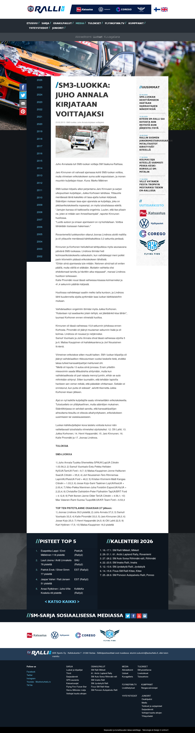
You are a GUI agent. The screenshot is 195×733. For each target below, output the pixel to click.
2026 (39, 80)
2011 (39, 190)
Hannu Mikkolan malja (76, 689)
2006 (39, 227)
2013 (39, 175)
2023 (39, 102)
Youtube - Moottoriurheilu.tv (39, 681)
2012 (39, 183)
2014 (39, 168)
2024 (39, 94)
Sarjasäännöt (72, 676)
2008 (39, 212)
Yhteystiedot (38, 28)
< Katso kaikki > (62, 602)
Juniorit (58, 28)
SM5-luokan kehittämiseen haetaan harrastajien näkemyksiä (149, 103)
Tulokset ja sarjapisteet (152, 705)
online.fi (165, 730)
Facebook (31, 671)
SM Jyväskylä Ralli (99, 683)
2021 (39, 116)
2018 (39, 138)
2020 (39, 124)
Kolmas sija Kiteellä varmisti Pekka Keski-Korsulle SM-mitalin (151, 166)
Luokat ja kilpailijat (74, 669)
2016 (39, 153)
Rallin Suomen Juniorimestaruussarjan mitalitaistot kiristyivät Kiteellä (156, 144)
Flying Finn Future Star (76, 686)
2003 (39, 249)
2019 (39, 131)
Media (80, 23)
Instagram (31, 678)
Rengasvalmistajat (149, 687)
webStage (136, 730)
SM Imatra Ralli (98, 679)
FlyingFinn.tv (114, 23)
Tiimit (68, 673)
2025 (39, 87)
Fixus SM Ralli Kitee (100, 686)
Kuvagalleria (112, 37)
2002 (39, 256)
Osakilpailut (62, 23)
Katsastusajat (72, 683)
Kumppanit (136, 23)
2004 (39, 241)
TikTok (30, 685)
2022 (39, 109)
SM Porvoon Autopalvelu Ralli (104, 689)
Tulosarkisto (143, 676)
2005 (39, 234)
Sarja (45, 23)
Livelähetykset (128, 687)
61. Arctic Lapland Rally (101, 673)
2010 (39, 197)
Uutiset (98, 37)
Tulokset (94, 23)
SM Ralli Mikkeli (98, 669)
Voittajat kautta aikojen (76, 693)
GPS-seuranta (72, 679)
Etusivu (32, 23)
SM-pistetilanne (144, 669)
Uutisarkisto (151, 205)
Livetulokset (143, 673)
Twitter (29, 675)
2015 (39, 160)
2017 (39, 146)
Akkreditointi (83, 37)
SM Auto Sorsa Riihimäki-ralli (104, 676)
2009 (39, 204)
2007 (39, 219)
